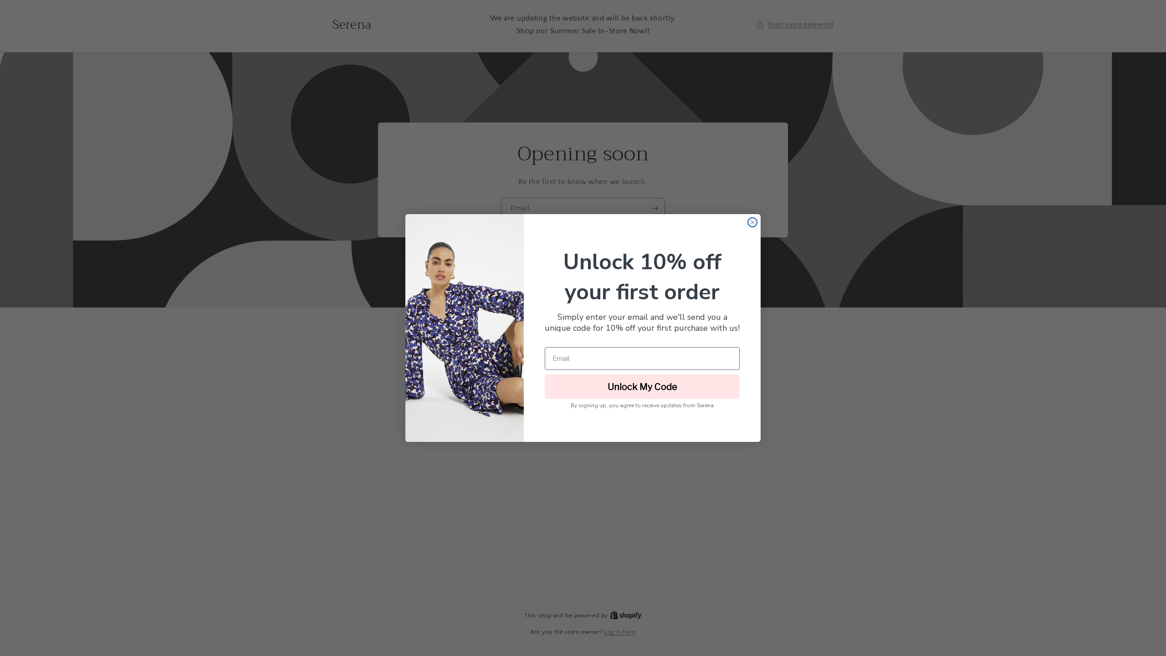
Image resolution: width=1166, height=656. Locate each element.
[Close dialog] (752, 222)
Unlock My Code (642, 386)
